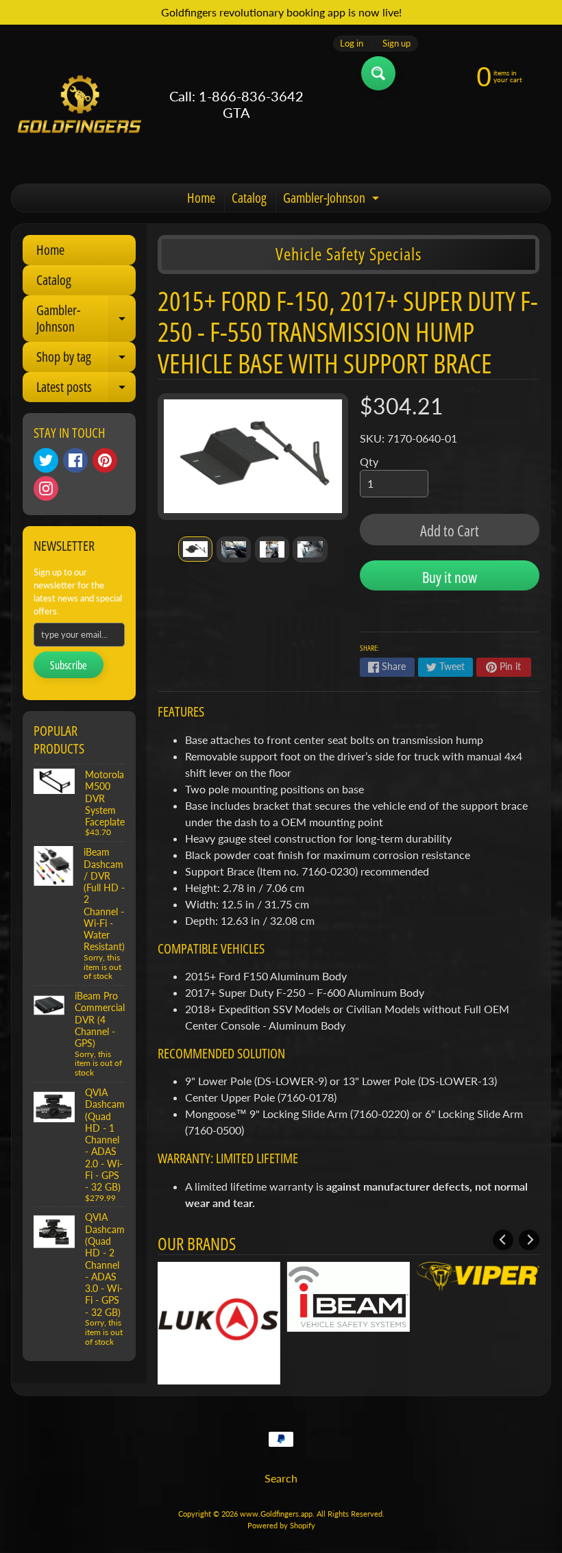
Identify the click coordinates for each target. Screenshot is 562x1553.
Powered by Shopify (281, 1525)
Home (201, 197)
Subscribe (68, 665)
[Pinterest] (105, 460)
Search (281, 1477)
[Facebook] (75, 460)
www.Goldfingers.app (276, 1513)
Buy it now (449, 577)
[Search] (378, 73)
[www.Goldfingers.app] (79, 104)
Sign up (396, 43)
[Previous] (503, 1240)
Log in (351, 43)
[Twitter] (46, 460)
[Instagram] (46, 488)
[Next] (529, 1240)
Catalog (249, 197)
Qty (369, 461)
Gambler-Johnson (332, 200)
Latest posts (86, 389)
